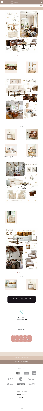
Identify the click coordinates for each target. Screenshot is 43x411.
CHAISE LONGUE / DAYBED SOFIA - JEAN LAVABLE (11, 156)
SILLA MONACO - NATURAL (32, 73)
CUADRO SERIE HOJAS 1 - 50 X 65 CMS (32, 156)
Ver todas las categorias (21, 353)
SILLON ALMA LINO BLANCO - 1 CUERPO (11, 223)
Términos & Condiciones (21, 391)
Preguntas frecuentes (21, 394)
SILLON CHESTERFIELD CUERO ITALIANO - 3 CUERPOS (11, 73)
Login (22, 408)
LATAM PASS (25, 321)
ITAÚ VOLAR (25, 319)
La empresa (21, 397)
